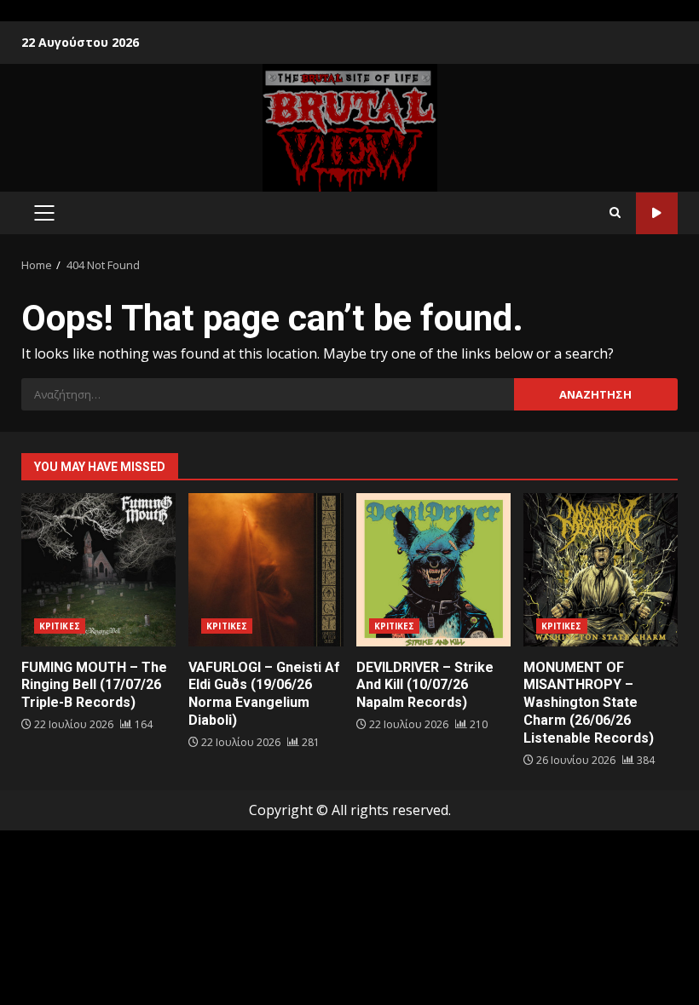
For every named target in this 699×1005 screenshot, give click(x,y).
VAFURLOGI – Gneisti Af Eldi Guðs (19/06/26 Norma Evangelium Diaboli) (265, 569)
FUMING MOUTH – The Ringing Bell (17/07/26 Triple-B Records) (98, 569)
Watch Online (657, 213)
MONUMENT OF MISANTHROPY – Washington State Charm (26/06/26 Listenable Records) (600, 569)
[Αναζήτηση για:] (267, 394)
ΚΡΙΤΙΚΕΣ (59, 626)
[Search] (615, 213)
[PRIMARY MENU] (43, 213)
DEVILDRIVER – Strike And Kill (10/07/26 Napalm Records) (433, 569)
